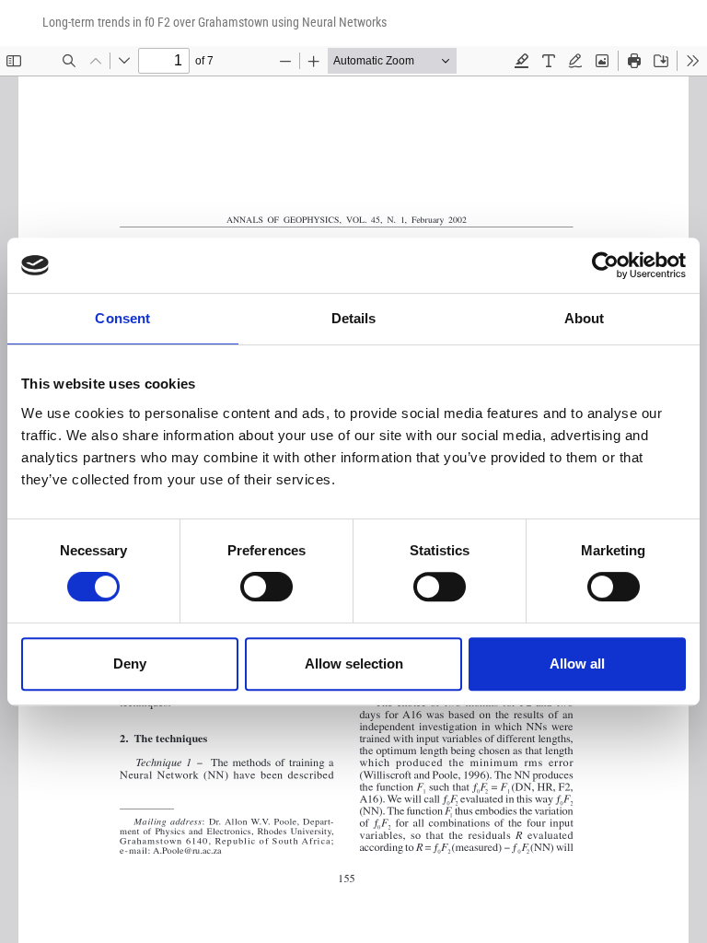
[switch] (266, 586)
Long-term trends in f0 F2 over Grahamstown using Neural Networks (214, 22)
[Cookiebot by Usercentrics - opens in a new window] (605, 265)
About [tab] (584, 318)
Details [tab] (354, 318)
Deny (129, 663)
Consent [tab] (122, 318)
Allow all (577, 663)
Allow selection (354, 663)
